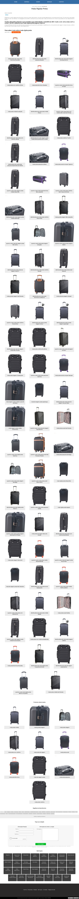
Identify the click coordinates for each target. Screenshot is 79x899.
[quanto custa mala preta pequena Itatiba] (39, 496)
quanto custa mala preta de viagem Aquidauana (39, 429)
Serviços (49, 1)
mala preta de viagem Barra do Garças (39, 534)
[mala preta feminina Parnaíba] (15, 654)
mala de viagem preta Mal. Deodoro (15, 586)
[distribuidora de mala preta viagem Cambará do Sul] (64, 47)
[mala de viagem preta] (39, 765)
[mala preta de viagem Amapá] (64, 284)
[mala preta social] (65, 741)
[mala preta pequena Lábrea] (39, 153)
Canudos (35, 862)
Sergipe (44, 813)
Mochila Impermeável (12, 877)
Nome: (17, 829)
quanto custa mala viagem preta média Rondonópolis (15, 640)
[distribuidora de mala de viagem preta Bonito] (64, 654)
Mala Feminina (7, 870)
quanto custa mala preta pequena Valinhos (39, 376)
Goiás (40, 811)
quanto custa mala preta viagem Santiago (15, 481)
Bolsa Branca (35, 855)
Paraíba (73, 811)
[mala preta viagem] (65, 716)
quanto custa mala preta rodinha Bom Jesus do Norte (64, 191)
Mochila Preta (48, 877)
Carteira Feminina (44, 862)
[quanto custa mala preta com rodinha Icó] (15, 601)
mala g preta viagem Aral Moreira (15, 296)
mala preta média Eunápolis (15, 111)
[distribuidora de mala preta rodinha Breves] (39, 258)
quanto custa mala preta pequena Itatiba (39, 508)
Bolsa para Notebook (62, 855)
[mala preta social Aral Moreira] (64, 416)
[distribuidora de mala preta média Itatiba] (39, 601)
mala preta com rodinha (14, 752)
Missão (38, 1)
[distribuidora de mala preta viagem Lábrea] (64, 628)
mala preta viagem (64, 727)
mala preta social (64, 752)
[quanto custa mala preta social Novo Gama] (39, 469)
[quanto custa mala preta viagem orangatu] (39, 232)
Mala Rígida (35, 869)
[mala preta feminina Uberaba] (39, 73)
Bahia (20, 811)
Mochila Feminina (71, 870)
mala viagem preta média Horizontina (15, 429)
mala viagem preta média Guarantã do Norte (15, 402)
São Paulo (48, 813)
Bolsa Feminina (44, 855)
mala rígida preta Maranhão (64, 481)
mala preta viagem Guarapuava (15, 375)
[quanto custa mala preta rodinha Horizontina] (15, 311)
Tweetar (6, 14)
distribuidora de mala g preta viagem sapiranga (64, 323)
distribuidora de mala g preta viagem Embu (39, 323)
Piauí (7, 813)
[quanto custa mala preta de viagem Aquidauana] (39, 416)
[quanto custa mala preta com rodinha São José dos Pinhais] (64, 100)
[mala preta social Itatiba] (64, 601)
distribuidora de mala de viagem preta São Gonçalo (15, 349)
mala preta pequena (65, 777)
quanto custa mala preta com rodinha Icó (15, 613)
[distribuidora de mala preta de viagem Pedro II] (15, 258)
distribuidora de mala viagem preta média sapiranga (15, 218)
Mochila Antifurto (44, 870)
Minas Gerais (65, 811)
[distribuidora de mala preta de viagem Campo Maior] (64, 390)
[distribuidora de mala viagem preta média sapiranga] (15, 205)
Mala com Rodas (62, 862)
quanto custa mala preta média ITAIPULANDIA (64, 587)
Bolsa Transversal (17, 862)
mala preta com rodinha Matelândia (39, 639)
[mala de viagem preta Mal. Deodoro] (15, 575)
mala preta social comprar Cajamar (64, 164)
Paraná (69, 811)
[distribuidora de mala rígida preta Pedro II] (15, 496)
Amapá (12, 811)
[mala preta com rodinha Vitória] (15, 73)
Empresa (26, 1)
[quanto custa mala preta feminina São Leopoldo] (39, 179)
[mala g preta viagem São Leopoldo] (64, 205)
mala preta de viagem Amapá (63, 296)
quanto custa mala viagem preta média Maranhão (15, 191)
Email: (17, 831)
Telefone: (17, 834)
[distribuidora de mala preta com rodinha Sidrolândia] (64, 522)
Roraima (34, 813)
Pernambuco (2, 813)
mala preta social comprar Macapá (64, 375)
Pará (76, 811)
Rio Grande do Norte (12, 813)
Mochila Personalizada (39, 877)
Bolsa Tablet (8, 862)
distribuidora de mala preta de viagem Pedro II (15, 270)
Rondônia (30, 813)
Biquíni (8, 855)
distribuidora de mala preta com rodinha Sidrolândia (64, 534)
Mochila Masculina (21, 877)
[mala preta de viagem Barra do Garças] (39, 522)
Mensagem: (39, 829)
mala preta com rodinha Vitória (15, 85)
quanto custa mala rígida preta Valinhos (15, 455)
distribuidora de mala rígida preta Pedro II (15, 508)
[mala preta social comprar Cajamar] (64, 153)
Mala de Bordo (71, 862)
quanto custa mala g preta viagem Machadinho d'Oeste (15, 534)
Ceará (23, 811)
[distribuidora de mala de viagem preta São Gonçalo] (15, 337)
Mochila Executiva (62, 870)
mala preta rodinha (39, 802)
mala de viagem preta (39, 777)
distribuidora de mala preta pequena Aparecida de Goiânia (15, 165)
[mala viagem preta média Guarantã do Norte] (15, 390)
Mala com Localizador (53, 862)
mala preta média (14, 727)
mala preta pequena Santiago (63, 454)
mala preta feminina (14, 777)
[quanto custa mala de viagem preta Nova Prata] (64, 548)
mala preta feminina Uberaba (39, 85)
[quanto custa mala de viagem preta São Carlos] (15, 232)
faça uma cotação (16, 32)
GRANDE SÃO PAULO (34, 811)
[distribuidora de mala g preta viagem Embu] (39, 311)
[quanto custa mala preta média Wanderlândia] (39, 548)
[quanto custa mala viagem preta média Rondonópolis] (15, 628)
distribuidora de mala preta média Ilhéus (39, 112)
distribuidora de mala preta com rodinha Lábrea (15, 138)
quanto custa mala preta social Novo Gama (39, 481)
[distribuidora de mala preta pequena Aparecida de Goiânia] (15, 153)
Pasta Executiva (57, 877)
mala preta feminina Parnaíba (15, 665)
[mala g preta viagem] (39, 716)
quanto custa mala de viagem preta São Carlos (15, 244)
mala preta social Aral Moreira (64, 428)
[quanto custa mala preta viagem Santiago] (15, 469)
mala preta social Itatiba (64, 613)
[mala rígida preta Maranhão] (64, 469)
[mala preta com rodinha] (14, 741)
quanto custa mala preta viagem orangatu (39, 244)
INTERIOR (43, 811)
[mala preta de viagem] (39, 741)
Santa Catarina (39, 813)
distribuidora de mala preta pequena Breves (39, 59)
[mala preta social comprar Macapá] (64, 364)
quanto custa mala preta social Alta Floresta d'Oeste (39, 455)
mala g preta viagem (39, 727)
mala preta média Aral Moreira (55, 692)
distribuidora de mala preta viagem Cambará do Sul (64, 59)
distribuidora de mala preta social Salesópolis (39, 587)
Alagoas (8, 811)
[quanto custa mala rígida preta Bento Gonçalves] (23, 680)
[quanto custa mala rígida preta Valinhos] (15, 443)
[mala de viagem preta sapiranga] (39, 390)
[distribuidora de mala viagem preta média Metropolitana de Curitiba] (39, 126)
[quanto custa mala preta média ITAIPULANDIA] (64, 575)
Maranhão (48, 811)
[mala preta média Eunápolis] (15, 100)
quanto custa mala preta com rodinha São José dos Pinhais (63, 112)
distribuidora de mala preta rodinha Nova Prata (39, 218)
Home (15, 1)
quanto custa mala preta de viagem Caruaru (64, 349)
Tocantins (52, 813)
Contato (61, 1)
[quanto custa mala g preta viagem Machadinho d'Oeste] (15, 522)
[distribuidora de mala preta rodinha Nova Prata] (39, 205)
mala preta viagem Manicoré (15, 560)
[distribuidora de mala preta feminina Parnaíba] (15, 47)
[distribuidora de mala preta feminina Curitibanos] (39, 284)
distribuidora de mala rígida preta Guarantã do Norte (39, 666)
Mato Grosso (53, 811)
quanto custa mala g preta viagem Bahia (64, 244)
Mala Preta (26, 869)
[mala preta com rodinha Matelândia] (39, 628)
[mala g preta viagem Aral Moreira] (15, 284)
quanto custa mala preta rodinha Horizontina (15, 323)
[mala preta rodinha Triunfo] (64, 126)
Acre (5, 811)
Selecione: (2, 811)
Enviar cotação (41, 844)
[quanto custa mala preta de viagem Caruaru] (64, 337)
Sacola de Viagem (66, 877)
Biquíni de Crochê (17, 855)
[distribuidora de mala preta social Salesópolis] (39, 575)
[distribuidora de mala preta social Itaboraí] (64, 258)
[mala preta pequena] (65, 765)
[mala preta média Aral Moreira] (56, 680)
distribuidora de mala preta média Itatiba (39, 613)
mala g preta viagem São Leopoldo (64, 217)
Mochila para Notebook (30, 877)
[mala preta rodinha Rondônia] (39, 337)
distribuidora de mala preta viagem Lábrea (64, 640)
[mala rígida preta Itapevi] (64, 496)
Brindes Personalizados (26, 862)
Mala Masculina (16, 870)
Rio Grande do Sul (19, 813)
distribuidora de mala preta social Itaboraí (64, 270)
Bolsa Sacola (71, 855)
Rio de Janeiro (25, 813)
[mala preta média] (14, 716)
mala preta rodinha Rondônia (39, 349)
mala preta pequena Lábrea (39, 164)
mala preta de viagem (39, 752)
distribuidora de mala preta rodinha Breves (39, 270)
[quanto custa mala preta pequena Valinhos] (39, 364)
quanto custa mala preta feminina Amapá (63, 86)
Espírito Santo (27, 811)
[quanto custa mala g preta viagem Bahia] (64, 232)
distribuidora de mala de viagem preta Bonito (64, 666)
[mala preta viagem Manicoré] (15, 548)
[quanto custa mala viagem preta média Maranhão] (15, 179)
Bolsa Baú (25, 855)
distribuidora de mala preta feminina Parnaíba (15, 59)
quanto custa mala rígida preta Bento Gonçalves (23, 693)
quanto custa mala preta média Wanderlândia (39, 561)
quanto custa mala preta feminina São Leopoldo (39, 191)
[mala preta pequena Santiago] (64, 443)
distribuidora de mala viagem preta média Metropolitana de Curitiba (39, 138)
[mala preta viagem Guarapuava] (15, 364)
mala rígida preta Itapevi (64, 507)
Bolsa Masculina (52, 855)
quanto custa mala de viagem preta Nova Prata (64, 561)
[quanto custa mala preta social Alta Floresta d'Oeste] (39, 443)
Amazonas (16, 811)
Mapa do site (51, 889)
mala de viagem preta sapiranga (39, 401)
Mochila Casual (53, 870)
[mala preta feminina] (14, 765)
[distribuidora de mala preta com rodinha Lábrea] (15, 126)
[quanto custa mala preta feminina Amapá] (64, 73)
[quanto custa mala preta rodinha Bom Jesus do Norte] (64, 179)
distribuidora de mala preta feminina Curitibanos (39, 297)
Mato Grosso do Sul (59, 811)
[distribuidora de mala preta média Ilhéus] (39, 100)
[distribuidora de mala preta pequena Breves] (39, 47)
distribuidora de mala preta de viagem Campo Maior (63, 402)
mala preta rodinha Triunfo (64, 138)
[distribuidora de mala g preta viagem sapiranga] (64, 311)
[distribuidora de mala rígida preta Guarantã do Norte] (39, 654)
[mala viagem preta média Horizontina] (15, 416)
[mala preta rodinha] (39, 790)
